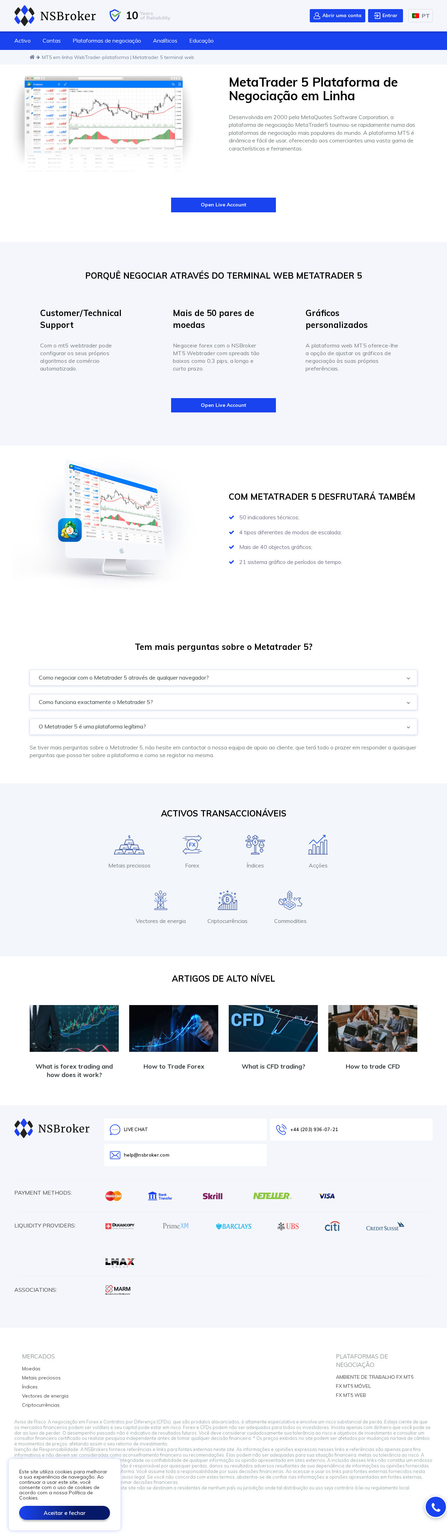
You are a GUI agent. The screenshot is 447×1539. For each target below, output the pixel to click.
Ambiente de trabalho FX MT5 (374, 1377)
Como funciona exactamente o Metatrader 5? (96, 701)
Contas (52, 40)
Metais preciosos (41, 1378)
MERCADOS (38, 1356)
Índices (30, 1387)
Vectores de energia (45, 1396)
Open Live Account (223, 204)
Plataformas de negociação (107, 40)
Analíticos (165, 40)
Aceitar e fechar (65, 1512)
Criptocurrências (41, 1405)
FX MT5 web (351, 1395)
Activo (22, 40)
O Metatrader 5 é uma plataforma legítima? (93, 726)
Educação (201, 40)
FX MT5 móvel (353, 1386)
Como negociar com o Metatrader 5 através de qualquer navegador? (124, 677)
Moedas (31, 1368)
